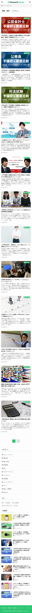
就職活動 (5, 465)
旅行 (4, 468)
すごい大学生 (15, 502)
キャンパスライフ (8, 482)
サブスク (28, 607)
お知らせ (5, 492)
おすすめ (8, 502)
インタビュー (6, 475)
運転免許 (5, 458)
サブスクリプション (8, 471)
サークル (16, 505)
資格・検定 (6, 461)
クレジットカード (8, 454)
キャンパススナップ (7, 505)
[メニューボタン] (2, 2)
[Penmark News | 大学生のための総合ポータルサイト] (16, 2)
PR (2, 502)
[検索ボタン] (30, 2)
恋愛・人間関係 (7, 489)
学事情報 (5, 478)
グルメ (5, 485)
